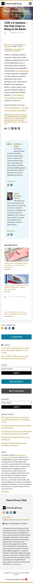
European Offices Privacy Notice (12, 519)
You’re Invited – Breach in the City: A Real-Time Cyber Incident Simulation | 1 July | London (15, 350)
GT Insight (21, 122)
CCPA (12, 49)
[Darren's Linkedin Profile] (11, 234)
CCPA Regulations (22, 71)
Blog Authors (11, 381)
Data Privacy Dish (16, 11)
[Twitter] (13, 328)
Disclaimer (26, 519)
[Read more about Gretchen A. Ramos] (8, 185)
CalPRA (6, 118)
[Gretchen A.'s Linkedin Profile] (11, 185)
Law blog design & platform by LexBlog (15, 579)
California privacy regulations (17, 116)
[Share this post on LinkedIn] (19, 128)
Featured (17, 51)
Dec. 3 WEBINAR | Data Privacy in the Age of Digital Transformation (15, 313)
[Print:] (5, 128)
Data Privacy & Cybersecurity (14, 120)
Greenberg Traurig (10, 122)
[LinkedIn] (10, 328)
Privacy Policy (6, 517)
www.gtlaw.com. (15, 564)
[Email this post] (9, 128)
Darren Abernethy (17, 194)
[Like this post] (16, 128)
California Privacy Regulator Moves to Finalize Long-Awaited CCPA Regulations (16, 265)
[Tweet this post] (12, 128)
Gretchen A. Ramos (12, 45)
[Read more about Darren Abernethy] (8, 234)
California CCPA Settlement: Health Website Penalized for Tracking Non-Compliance (16, 287)
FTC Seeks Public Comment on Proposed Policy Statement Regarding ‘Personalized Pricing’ (15, 419)
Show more (11, 181)
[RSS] (2, 328)
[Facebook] (6, 328)
